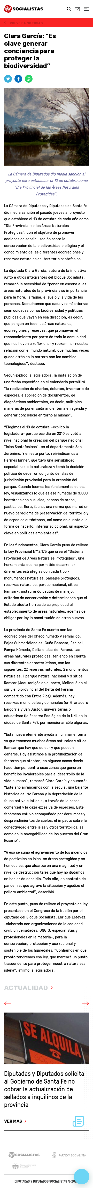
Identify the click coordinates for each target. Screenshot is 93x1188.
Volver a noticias (26, 23)
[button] (14, 1003)
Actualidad (26, 988)
